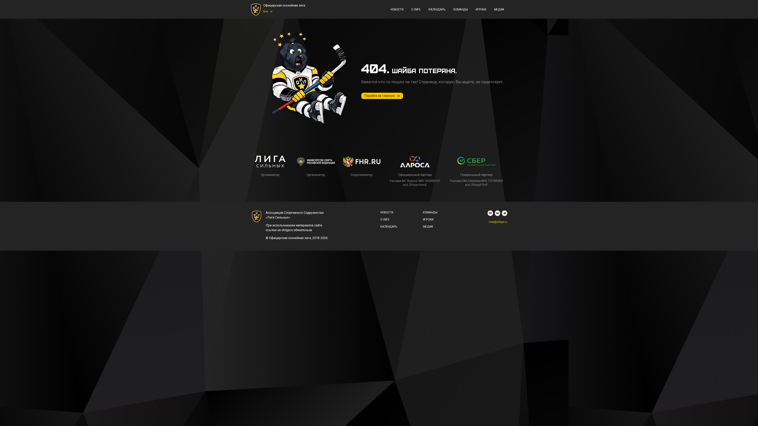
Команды (460, 9)
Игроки (481, 9)
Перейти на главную (379, 96)
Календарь (437, 9)
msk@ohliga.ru (498, 221)
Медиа (499, 9)
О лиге (416, 9)
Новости (397, 9)
